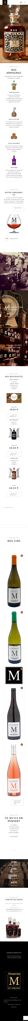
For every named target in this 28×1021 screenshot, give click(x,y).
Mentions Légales (14, 1004)
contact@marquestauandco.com (14, 909)
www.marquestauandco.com (14, 911)
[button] (11, 850)
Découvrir (14, 39)
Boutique (14, 997)
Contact (14, 1007)
